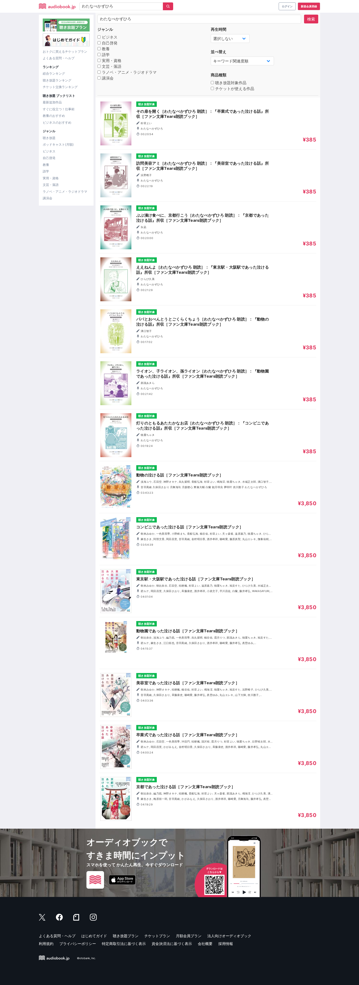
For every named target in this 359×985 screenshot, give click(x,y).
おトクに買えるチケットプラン (65, 51)
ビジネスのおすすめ (57, 122)
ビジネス (49, 151)
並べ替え (218, 51)
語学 (46, 171)
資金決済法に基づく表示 (172, 943)
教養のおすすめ (54, 116)
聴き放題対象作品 (230, 82)
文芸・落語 (51, 185)
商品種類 (218, 74)
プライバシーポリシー (77, 943)
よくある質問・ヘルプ (58, 58)
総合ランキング (54, 73)
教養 (46, 165)
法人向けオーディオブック (229, 936)
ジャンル (105, 29)
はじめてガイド (94, 936)
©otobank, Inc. (86, 958)
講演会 (47, 198)
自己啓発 (49, 158)
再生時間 (218, 29)
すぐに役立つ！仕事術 (58, 109)
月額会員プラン (188, 936)
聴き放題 (49, 138)
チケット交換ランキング (60, 87)
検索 (311, 19)
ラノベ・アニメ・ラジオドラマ (65, 191)
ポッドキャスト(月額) (58, 144)
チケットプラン (157, 936)
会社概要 (205, 943)
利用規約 (46, 943)
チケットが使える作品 (234, 88)
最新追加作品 (52, 102)
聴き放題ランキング (57, 80)
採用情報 (225, 943)
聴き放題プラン (125, 936)
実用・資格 (51, 178)
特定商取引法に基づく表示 (124, 943)
